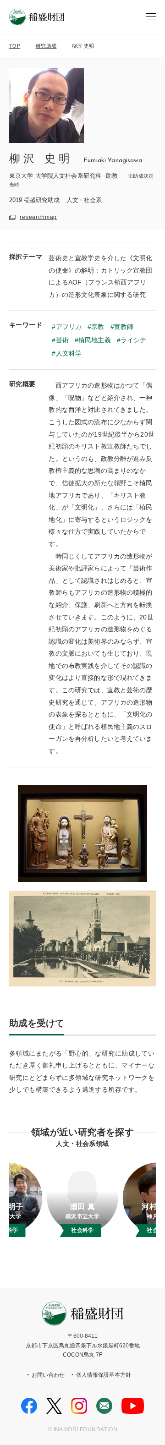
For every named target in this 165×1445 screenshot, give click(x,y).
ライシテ (134, 340)
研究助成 (46, 46)
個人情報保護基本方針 (103, 1375)
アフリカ (69, 326)
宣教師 (123, 326)
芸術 (62, 340)
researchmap (38, 217)
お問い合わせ (48, 1375)
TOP (14, 46)
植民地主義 (94, 340)
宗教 (97, 326)
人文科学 (69, 353)
